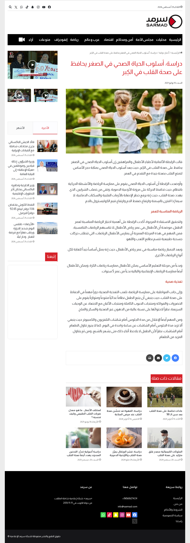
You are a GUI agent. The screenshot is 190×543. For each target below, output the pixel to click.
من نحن (178, 504)
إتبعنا (51, 256)
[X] (16, 7)
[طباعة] (149, 358)
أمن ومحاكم (124, 40)
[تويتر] (167, 358)
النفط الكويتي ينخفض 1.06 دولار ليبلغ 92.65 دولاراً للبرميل (21, 208)
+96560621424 (129, 498)
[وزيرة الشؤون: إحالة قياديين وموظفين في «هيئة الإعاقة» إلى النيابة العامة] (47, 165)
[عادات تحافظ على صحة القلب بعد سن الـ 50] (165, 397)
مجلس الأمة (144, 40)
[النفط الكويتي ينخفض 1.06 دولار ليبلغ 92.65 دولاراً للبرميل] (47, 209)
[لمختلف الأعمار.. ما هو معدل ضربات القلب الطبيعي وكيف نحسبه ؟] (83, 397)
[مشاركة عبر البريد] (158, 358)
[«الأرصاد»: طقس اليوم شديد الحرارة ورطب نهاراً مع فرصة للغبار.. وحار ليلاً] (47, 228)
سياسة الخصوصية (172, 515)
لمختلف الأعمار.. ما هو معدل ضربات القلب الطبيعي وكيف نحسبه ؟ (84, 414)
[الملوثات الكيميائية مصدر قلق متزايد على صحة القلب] (165, 438)
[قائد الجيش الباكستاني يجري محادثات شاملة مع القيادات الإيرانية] (47, 146)
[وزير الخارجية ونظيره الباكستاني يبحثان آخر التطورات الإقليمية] (47, 189)
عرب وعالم (92, 40)
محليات (161, 40)
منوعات (44, 40)
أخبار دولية (164, 52)
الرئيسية (175, 40)
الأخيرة (45, 127)
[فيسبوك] (175, 358)
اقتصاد (108, 40)
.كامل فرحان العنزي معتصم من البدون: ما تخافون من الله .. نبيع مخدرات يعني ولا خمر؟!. (19, 114)
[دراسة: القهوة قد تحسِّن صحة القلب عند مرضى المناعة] (124, 397)
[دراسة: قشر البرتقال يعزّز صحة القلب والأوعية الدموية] (124, 438)
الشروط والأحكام (173, 509)
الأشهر (20, 127)
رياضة (74, 40)
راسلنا (179, 521)
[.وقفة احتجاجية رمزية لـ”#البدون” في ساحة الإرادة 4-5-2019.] (33, 65)
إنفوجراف (61, 40)
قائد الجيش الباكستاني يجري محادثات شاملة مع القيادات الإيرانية (21, 146)
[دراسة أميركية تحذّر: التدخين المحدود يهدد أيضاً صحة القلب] (83, 438)
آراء (31, 40)
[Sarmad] (164, 22)
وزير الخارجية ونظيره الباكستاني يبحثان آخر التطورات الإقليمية (22, 189)
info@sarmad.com (127, 506)
